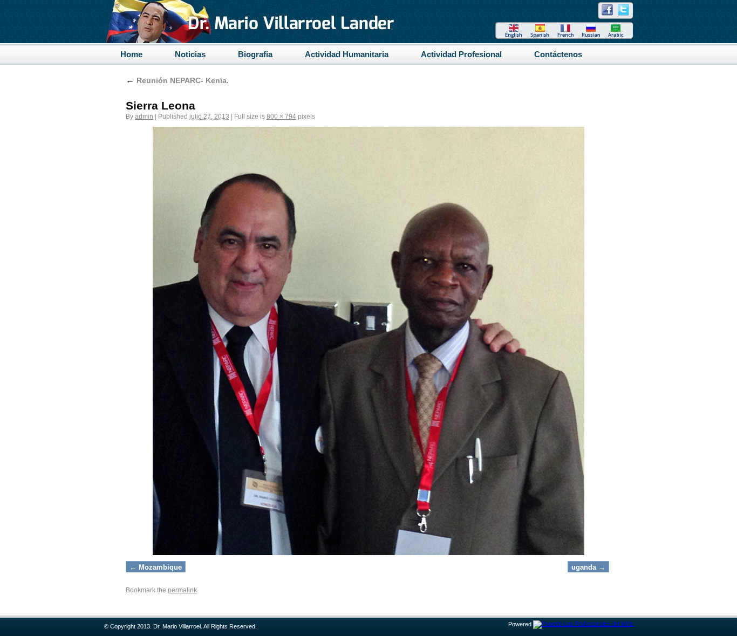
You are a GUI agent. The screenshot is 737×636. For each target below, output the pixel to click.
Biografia (255, 54)
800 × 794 (281, 116)
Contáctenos (558, 54)
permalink (182, 590)
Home (131, 54)
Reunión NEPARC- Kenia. (177, 80)
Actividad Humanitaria (346, 54)
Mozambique (160, 567)
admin (144, 116)
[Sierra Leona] (368, 341)
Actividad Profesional (461, 54)
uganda (583, 567)
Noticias (190, 54)
